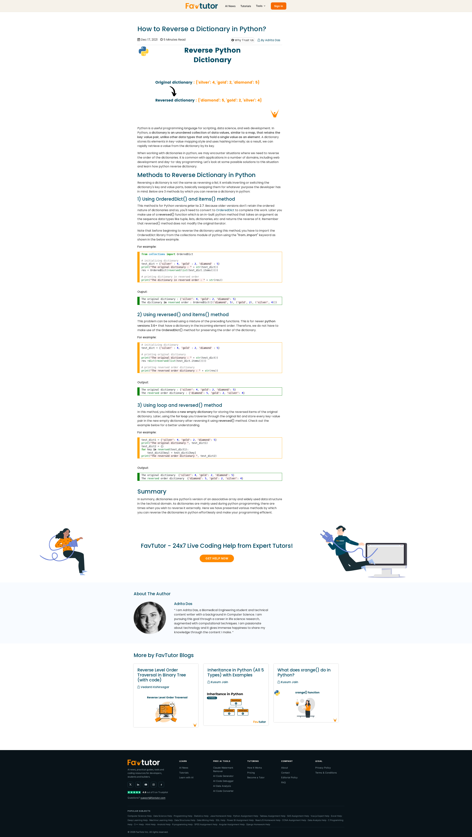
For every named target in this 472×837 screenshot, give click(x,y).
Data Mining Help (205, 820)
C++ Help (139, 824)
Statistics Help (201, 816)
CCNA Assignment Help (294, 820)
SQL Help (220, 820)
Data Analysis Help (317, 820)
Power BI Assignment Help (240, 820)
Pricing (251, 772)
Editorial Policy (289, 777)
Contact (285, 772)
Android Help (164, 824)
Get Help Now (217, 558)
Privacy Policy (323, 767)
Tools (259, 5)
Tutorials (245, 6)
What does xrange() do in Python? (304, 672)
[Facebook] (161, 784)
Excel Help (336, 816)
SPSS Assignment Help (205, 824)
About (284, 767)
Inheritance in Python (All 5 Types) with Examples (235, 672)
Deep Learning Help (138, 820)
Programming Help (183, 816)
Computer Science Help (140, 816)
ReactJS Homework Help (267, 820)
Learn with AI (186, 777)
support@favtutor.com (152, 797)
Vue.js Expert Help (320, 816)
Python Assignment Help (245, 816)
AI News (230, 6)
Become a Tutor (256, 777)
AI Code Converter (223, 791)
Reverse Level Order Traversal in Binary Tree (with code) (161, 675)
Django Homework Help (258, 824)
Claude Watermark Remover (223, 769)
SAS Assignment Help (298, 816)
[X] (130, 784)
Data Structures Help (184, 820)
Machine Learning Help (161, 820)
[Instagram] (153, 784)
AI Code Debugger (223, 781)
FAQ (283, 782)
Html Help (150, 824)
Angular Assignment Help (232, 824)
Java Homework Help (221, 816)
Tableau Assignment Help (272, 816)
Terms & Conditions (326, 772)
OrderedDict (225, 210)
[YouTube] (146, 784)
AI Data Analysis (222, 786)
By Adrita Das (270, 40)
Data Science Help (162, 816)
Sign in (278, 6)
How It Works (254, 767)
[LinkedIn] (138, 784)
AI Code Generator (223, 776)
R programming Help (182, 824)
